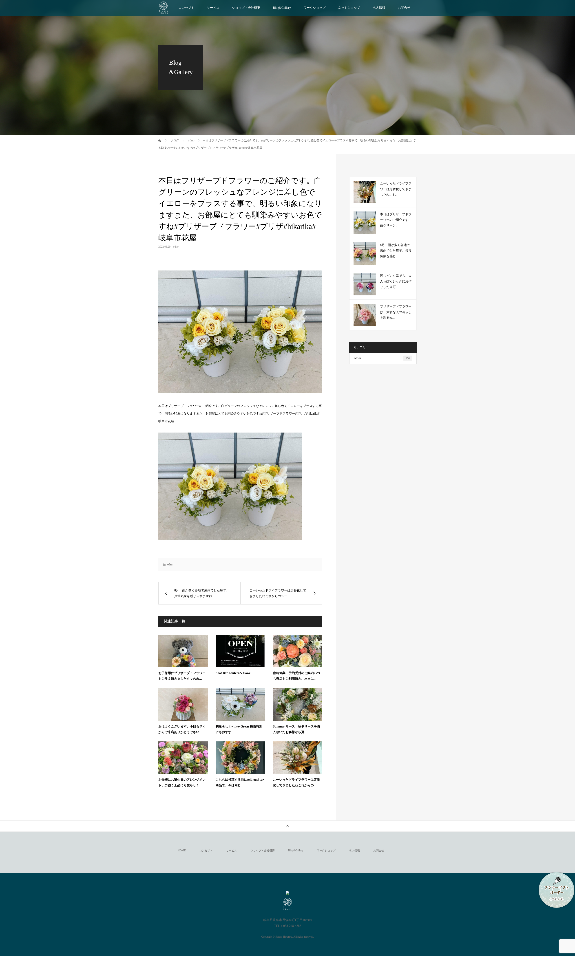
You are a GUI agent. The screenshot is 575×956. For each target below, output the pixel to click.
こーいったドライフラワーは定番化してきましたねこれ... (395, 189)
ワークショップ (314, 7)
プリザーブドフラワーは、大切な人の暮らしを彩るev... (395, 312)
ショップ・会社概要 (246, 7)
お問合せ (404, 7)
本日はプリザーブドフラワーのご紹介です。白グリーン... (395, 220)
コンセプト (186, 7)
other (176, 246)
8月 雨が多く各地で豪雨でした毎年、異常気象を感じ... (395, 250)
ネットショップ (349, 7)
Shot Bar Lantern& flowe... (234, 673)
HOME (182, 850)
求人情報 (379, 7)
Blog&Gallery (282, 7)
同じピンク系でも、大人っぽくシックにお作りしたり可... (395, 281)
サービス (213, 7)
